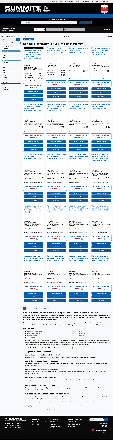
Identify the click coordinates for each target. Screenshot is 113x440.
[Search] (18, 39)
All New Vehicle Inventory (34, 331)
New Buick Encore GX (78, 333)
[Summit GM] (28, 8)
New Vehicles (53, 421)
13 (45, 308)
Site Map (56, 438)
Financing (36, 424)
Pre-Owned (52, 423)
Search (85, 22)
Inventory (54, 419)
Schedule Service (72, 426)
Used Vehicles (30, 337)
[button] (25, 16)
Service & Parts (74, 424)
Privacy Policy (48, 438)
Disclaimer (72, 421)
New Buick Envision (78, 335)
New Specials (53, 424)
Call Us (34, 95)
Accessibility (39, 438)
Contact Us (30, 438)
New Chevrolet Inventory (33, 333)
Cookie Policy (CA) (75, 419)
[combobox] (40, 29)
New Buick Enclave (77, 331)
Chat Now (34, 99)
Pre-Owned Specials (55, 426)
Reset (10, 43)
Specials (52, 427)
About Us (35, 419)
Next (49, 308)
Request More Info (33, 91)
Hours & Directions (39, 421)
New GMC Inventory (32, 335)
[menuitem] (11, 51)
